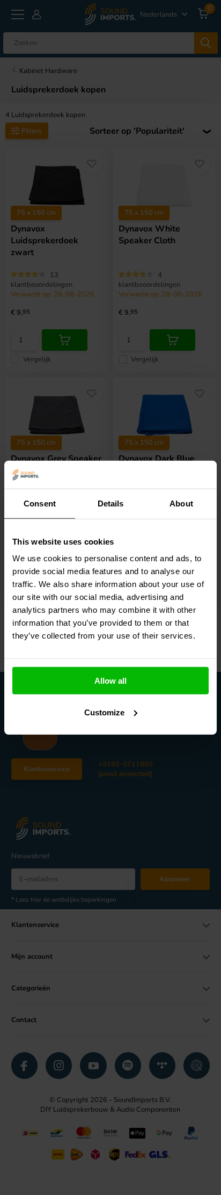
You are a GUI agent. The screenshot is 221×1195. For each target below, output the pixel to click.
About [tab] (181, 503)
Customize (104, 712)
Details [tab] (111, 503)
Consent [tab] (40, 503)
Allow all (110, 680)
